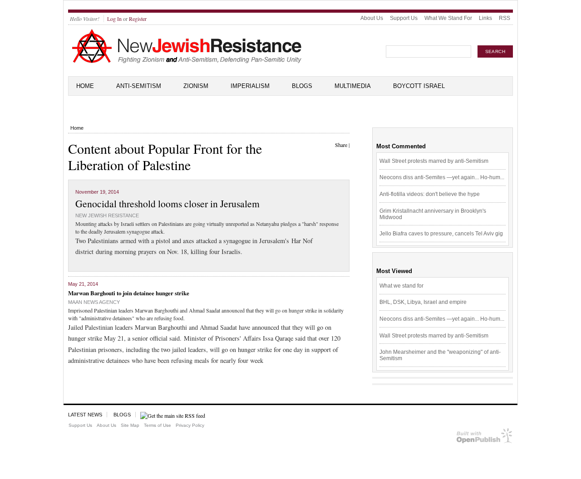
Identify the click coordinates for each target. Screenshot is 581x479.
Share (341, 144)
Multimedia (353, 86)
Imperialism (250, 86)
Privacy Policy (190, 425)
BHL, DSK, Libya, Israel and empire (423, 302)
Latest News (85, 414)
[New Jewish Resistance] (186, 61)
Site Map (130, 425)
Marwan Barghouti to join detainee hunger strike (128, 292)
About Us (371, 18)
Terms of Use (157, 425)
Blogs (302, 86)
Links (485, 18)
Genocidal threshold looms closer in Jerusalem (167, 203)
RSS (504, 18)
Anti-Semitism (138, 86)
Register (138, 18)
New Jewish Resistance (107, 215)
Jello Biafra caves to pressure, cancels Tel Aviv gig (441, 233)
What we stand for (401, 286)
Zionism (195, 86)
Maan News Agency (94, 302)
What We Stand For (448, 18)
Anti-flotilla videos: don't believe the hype (429, 194)
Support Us (404, 18)
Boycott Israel (419, 86)
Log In (114, 18)
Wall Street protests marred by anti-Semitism (433, 161)
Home (85, 86)
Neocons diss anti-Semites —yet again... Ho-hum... (441, 177)
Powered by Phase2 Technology (484, 437)
